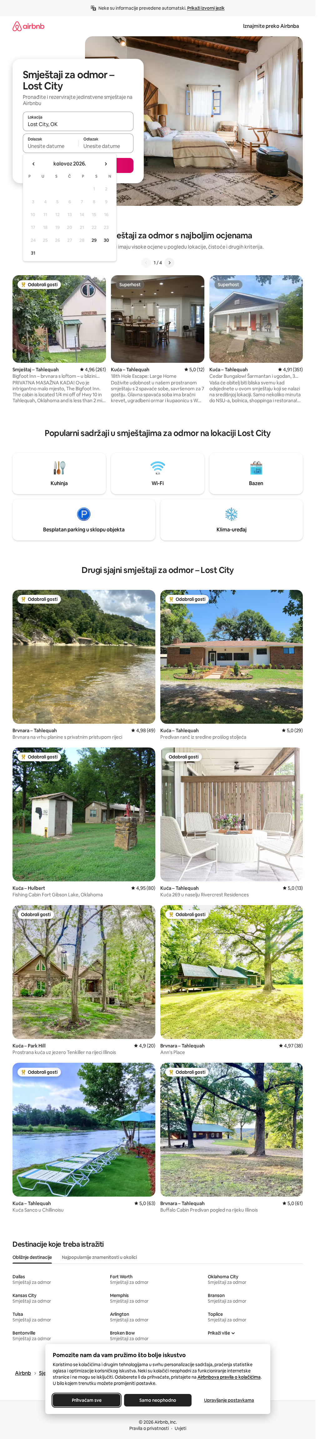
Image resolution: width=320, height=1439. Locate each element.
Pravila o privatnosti (149, 1428)
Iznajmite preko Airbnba (271, 26)
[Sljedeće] (169, 263)
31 (33, 253)
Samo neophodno (157, 1400)
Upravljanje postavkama (229, 1400)
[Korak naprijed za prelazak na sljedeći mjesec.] (106, 164)
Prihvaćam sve (86, 1400)
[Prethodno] (146, 263)
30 (106, 240)
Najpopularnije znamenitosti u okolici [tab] (99, 1257)
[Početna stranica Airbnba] (28, 26)
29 (94, 240)
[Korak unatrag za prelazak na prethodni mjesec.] (34, 164)
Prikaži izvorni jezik (206, 8)
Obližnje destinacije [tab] (32, 1257)
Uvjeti (180, 1428)
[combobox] (78, 124)
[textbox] (50, 146)
